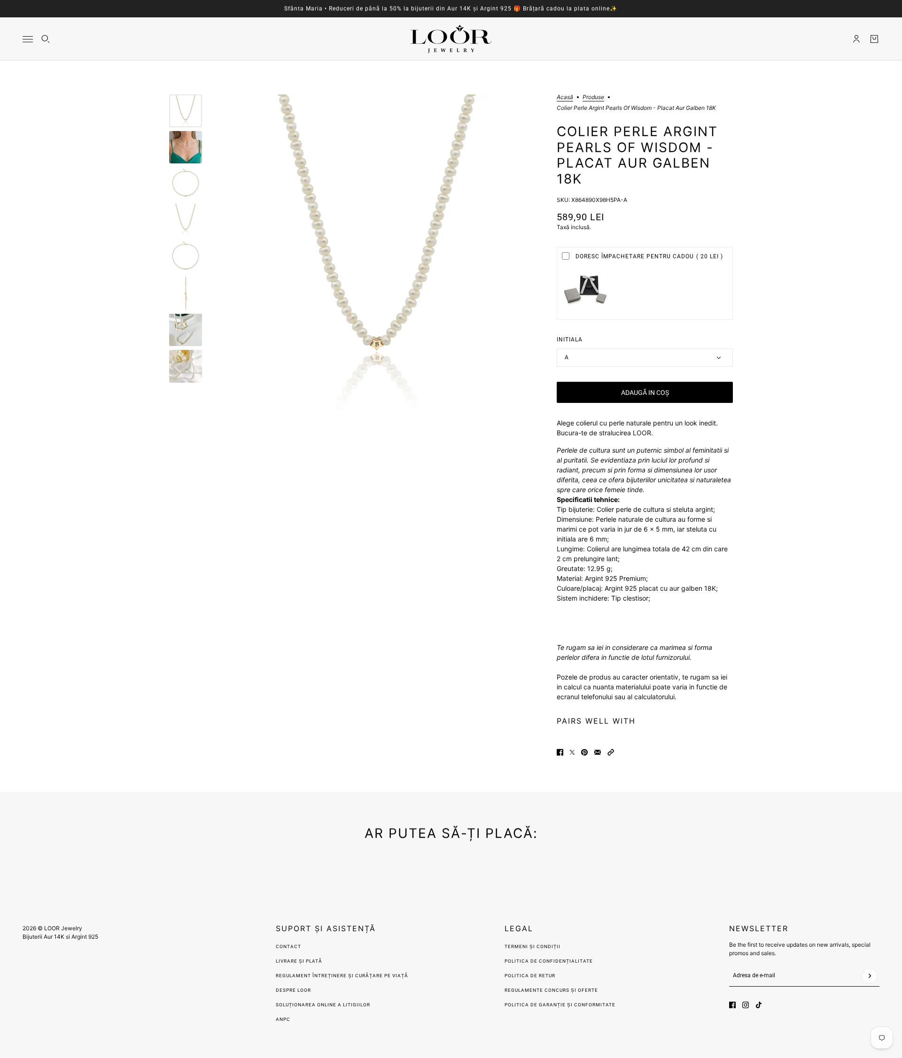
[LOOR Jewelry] (451, 39)
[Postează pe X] (572, 752)
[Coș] (874, 39)
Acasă (565, 97)
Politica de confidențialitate (549, 961)
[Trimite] (870, 976)
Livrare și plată (299, 961)
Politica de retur (530, 975)
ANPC (283, 1019)
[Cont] (856, 39)
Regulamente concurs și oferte (551, 990)
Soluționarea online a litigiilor (323, 1004)
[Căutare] (45, 39)
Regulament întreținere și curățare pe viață (342, 975)
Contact (288, 946)
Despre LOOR (293, 990)
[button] (611, 752)
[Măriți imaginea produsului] (377, 254)
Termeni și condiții (532, 946)
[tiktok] (759, 1005)
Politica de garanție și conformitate (560, 1004)
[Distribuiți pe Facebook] (560, 752)
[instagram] (745, 1005)
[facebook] (732, 1005)
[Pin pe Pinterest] (584, 752)
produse (593, 97)
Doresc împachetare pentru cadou (649, 256)
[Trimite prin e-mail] (597, 752)
